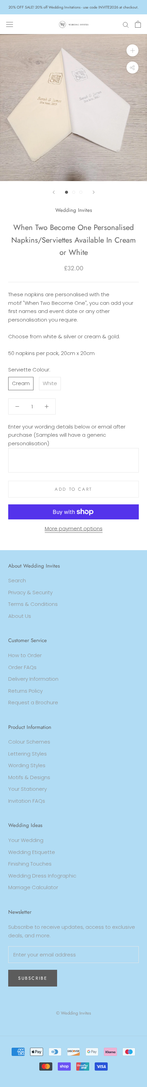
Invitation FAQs (26, 800)
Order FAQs (22, 667)
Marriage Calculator (33, 887)
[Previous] (54, 192)
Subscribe (32, 978)
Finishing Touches (30, 863)
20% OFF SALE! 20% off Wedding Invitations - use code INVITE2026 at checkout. (73, 7)
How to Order (25, 655)
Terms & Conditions (33, 604)
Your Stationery (27, 788)
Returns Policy (25, 690)
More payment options (74, 528)
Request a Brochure (33, 702)
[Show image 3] (80, 192)
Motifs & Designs (29, 777)
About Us (19, 616)
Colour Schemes (29, 741)
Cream (21, 383)
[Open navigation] (9, 24)
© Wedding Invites (73, 1013)
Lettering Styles (27, 753)
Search (17, 580)
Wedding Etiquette (31, 852)
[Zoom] (132, 50)
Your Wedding (25, 840)
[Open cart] (138, 24)
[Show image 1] (66, 192)
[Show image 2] (73, 192)
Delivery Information (33, 678)
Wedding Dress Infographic (42, 875)
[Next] (94, 192)
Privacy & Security (30, 592)
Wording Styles (26, 765)
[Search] (126, 24)
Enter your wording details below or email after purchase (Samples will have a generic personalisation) (66, 435)
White (50, 383)
